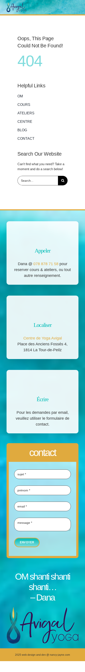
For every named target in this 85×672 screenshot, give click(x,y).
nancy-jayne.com (60, 654)
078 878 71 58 (45, 264)
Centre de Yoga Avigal (42, 338)
